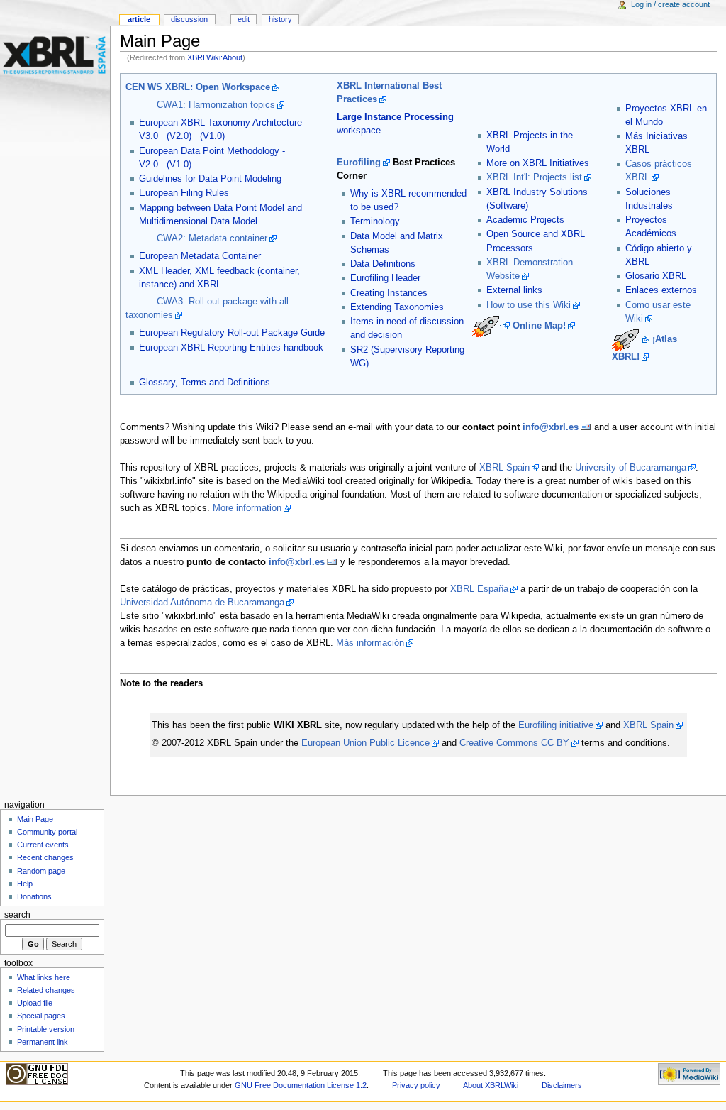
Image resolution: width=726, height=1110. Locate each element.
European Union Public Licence (365, 743)
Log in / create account (670, 4)
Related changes (46, 990)
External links (514, 290)
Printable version (45, 1029)
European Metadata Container (200, 256)
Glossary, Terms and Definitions (204, 383)
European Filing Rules (184, 193)
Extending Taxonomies (397, 307)
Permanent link (42, 1042)
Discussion (189, 19)
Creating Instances (389, 293)
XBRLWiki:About (214, 57)
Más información (370, 643)
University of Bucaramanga (630, 468)
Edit (244, 19)
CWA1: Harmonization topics (216, 105)
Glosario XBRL (655, 276)
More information (247, 508)
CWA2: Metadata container (212, 238)
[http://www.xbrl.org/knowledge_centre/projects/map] (491, 326)
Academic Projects (525, 220)
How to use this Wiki (528, 305)
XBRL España (479, 589)
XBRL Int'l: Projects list (534, 177)
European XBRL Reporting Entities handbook (231, 348)
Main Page (35, 819)
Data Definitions (382, 264)
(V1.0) (212, 136)
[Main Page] (55, 55)
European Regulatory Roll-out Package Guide (232, 333)
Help (25, 883)
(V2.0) (179, 136)
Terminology (375, 221)
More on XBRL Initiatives (537, 163)
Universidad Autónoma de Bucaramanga (202, 603)
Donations (34, 896)
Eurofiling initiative (555, 725)
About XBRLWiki (490, 1085)
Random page (41, 871)
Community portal (47, 832)
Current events (43, 844)
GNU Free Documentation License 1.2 (301, 1085)
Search (17, 915)
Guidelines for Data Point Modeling (210, 179)
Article (139, 19)
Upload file (34, 1003)
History (280, 19)
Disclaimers (562, 1085)
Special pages (41, 1015)
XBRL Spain (504, 468)
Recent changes (45, 857)
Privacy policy (416, 1085)
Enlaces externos (661, 290)
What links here (43, 977)
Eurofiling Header (385, 278)
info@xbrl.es (551, 427)
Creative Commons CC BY (514, 743)
